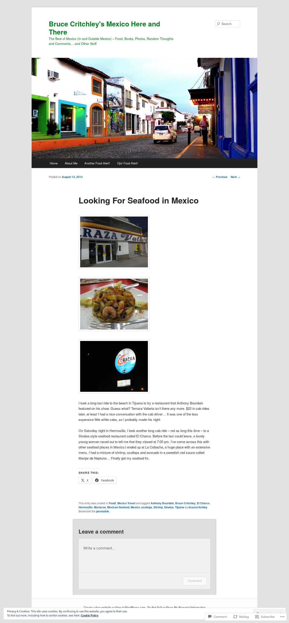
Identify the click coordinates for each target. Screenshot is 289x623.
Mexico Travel (126, 503)
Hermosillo (86, 507)
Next (235, 177)
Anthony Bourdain (162, 503)
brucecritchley (198, 507)
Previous (219, 177)
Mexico (135, 507)
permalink (102, 511)
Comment (195, 581)
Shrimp (158, 507)
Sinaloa (169, 507)
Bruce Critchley (185, 503)
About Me (71, 163)
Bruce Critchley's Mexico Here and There (104, 28)
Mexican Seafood (118, 507)
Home (54, 163)
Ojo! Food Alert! (127, 163)
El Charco (203, 503)
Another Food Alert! (97, 163)
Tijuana (179, 507)
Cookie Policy (89, 615)
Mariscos (100, 507)
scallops (146, 507)
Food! (112, 503)
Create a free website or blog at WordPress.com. (115, 607)
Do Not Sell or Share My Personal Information (176, 607)
